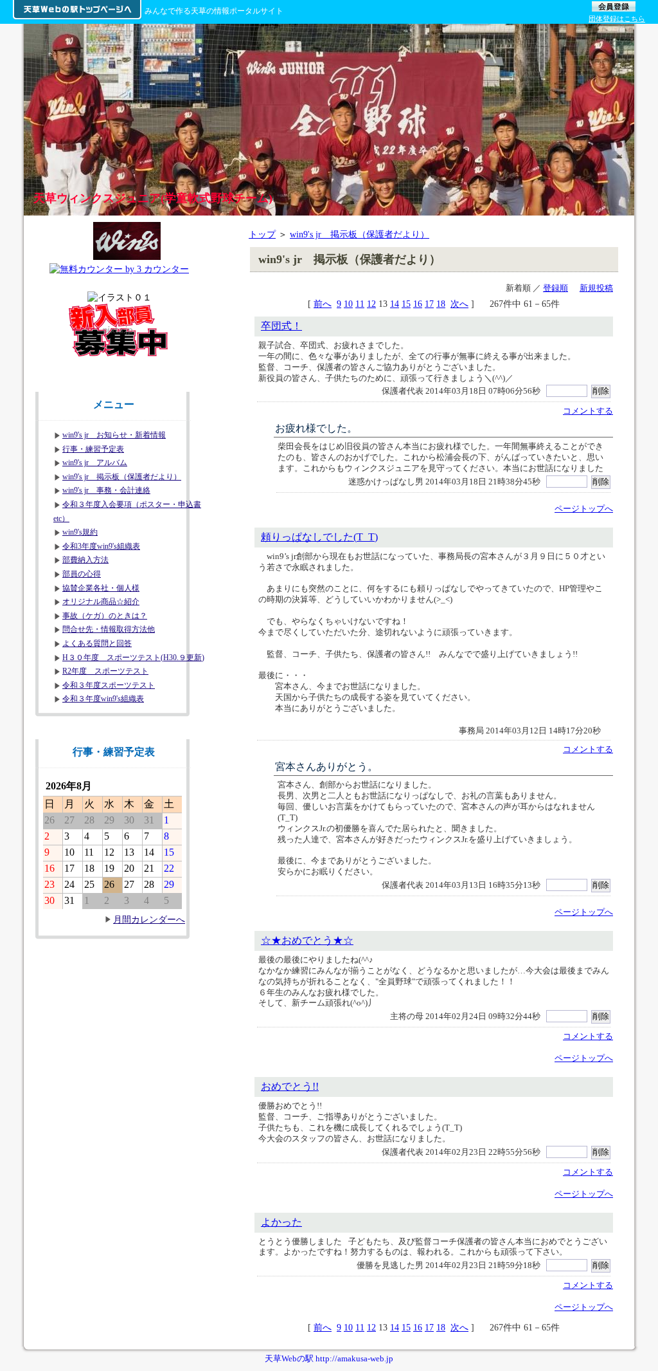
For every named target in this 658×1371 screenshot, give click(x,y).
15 (406, 304)
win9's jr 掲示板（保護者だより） (359, 234)
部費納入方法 (85, 559)
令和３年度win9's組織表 (103, 698)
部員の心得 (81, 573)
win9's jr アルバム (94, 462)
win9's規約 (80, 532)
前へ (323, 304)
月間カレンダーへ (149, 919)
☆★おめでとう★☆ (307, 940)
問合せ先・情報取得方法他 (108, 629)
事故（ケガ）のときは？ (104, 615)
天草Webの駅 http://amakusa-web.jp (329, 1358)
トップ (262, 234)
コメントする (588, 411)
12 (371, 304)
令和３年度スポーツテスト (108, 685)
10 (348, 304)
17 (429, 304)
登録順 (555, 288)
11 (359, 304)
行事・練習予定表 (93, 449)
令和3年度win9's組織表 (101, 546)
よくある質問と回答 (97, 643)
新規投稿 (596, 288)
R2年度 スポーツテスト (105, 671)
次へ (459, 304)
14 (394, 304)
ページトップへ (584, 508)
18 (440, 304)
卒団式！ (281, 325)
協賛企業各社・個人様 (100, 588)
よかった (281, 1222)
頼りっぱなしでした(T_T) (319, 536)
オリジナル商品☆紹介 (100, 601)
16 (417, 304)
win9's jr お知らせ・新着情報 (114, 434)
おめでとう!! (290, 1086)
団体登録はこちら (617, 19)
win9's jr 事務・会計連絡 (106, 490)
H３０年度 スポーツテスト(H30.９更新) (133, 657)
